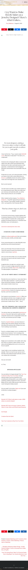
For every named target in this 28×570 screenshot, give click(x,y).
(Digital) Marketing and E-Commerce (15, 539)
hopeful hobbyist (10, 322)
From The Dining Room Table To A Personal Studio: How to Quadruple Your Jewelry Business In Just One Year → (14, 554)
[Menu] (14, 565)
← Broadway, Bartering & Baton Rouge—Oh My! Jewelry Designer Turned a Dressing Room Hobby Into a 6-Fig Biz (13, 548)
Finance (8, 540)
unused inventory (5, 290)
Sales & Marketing (5, 542)
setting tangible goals (12, 236)
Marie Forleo (16, 267)
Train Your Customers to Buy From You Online (12, 421)
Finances (3, 177)
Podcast (22, 540)
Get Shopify (4, 411)
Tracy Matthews (10, 23)
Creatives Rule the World (7, 416)
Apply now (17, 388)
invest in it (18, 296)
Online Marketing (15, 540)
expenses (14, 252)
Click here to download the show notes (10, 226)
